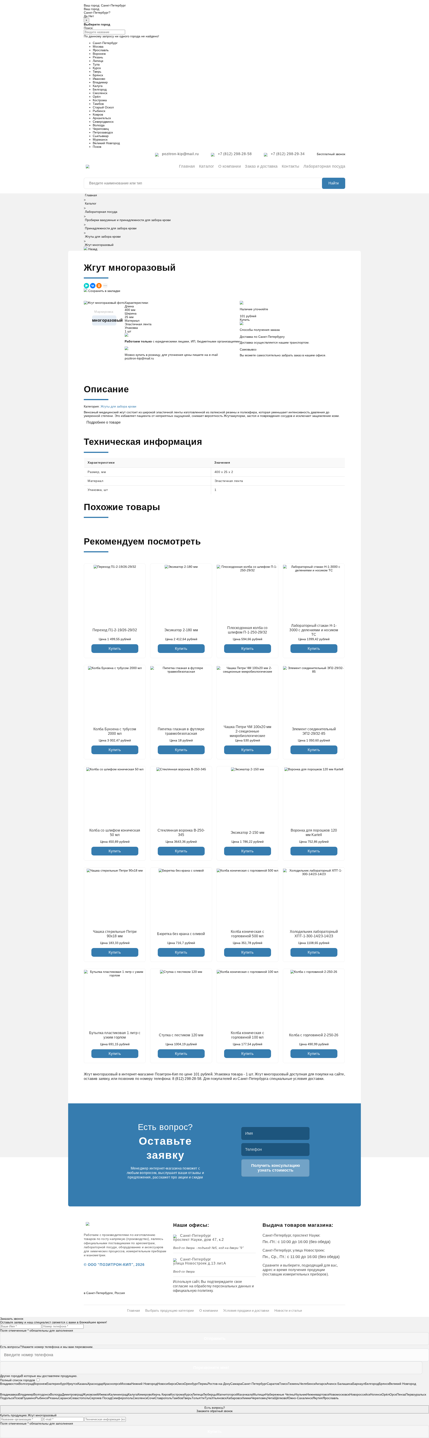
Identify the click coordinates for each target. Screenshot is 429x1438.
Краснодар (95, 1383)
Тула (96, 64)
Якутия (318, 1398)
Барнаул (358, 1383)
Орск (393, 1394)
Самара (236, 1383)
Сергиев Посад (100, 1398)
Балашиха (344, 1383)
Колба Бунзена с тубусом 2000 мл (114, 731)
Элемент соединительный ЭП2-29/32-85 (314, 731)
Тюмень (293, 1383)
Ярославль (101, 50)
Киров (166, 1394)
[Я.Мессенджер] (86, 285)
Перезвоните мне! (211, 1367)
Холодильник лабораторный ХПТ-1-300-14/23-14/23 (314, 934)
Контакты (290, 166)
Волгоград (26, 1383)
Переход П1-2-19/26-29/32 (115, 630)
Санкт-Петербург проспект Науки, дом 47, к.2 (198, 1238)
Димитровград (72, 1394)
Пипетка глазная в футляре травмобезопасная (181, 731)
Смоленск (100, 93)
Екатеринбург (56, 1383)
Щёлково (280, 1398)
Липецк (98, 61)
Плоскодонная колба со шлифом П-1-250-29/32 (247, 630)
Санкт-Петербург (113, 5)
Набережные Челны (280, 1394)
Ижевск (103, 1394)
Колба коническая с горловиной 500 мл (247, 934)
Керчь (157, 1394)
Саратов (273, 1383)
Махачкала (245, 1394)
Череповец (101, 129)
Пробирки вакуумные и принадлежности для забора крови (128, 220)
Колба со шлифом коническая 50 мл (114, 832)
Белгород (100, 89)
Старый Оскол (103, 107)
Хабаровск (234, 1398)
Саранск (64, 1398)
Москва (98, 46)
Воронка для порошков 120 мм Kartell (314, 832)
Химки (246, 1398)
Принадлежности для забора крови (111, 228)
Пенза (401, 1394)
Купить (115, 648)
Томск (283, 1383)
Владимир (100, 82)
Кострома (100, 100)
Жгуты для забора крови (103, 236)
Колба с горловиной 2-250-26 (313, 1035)
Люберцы (210, 1394)
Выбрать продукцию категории (169, 1310)
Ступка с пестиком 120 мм (181, 1035)
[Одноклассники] (99, 285)
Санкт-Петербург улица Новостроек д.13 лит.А (199, 1261)
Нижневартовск (318, 1394)
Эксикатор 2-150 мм (248, 832)
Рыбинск (99, 111)
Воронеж (99, 53)
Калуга (98, 86)
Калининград (118, 1394)
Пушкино (28, 1398)
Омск (180, 1383)
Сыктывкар (101, 136)
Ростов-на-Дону (219, 1383)
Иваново (99, 78)
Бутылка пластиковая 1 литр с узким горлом (115, 1035)
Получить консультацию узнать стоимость (275, 1167)
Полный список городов (17, 1380)
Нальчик (301, 1394)
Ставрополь (163, 1398)
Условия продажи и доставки (246, 1310)
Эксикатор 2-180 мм (181, 630)
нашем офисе (315, 355)
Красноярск (111, 1383)
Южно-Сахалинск (300, 1398)
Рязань (98, 57)
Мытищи (259, 1394)
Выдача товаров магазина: (298, 1225)
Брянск (98, 75)
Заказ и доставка (261, 166)
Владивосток (9, 1383)
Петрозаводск (103, 132)
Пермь (203, 1383)
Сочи (151, 1398)
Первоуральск (416, 1394)
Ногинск (376, 1394)
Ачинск (331, 1383)
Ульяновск (219, 1398)
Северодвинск (103, 121)
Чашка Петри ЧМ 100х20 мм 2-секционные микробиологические (247, 731)
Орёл (97, 96)
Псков (97, 146)
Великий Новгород (106, 143)
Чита (270, 1398)
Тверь (97, 71)
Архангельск (102, 118)
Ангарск (320, 1383)
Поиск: (88, 28)
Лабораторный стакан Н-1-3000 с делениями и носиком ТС (313, 630)
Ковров (98, 114)
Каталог (206, 166)
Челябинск (307, 1383)
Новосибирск (166, 1383)
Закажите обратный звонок (214, 1409)
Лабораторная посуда (324, 166)
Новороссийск (359, 1394)
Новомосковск (339, 1394)
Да (86, 16)
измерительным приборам (146, 1251)
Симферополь (122, 1398)
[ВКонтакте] (92, 285)
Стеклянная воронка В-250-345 (181, 832)
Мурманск (100, 139)
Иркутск (72, 1383)
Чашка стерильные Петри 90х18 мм (115, 934)
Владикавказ (9, 1394)
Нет (91, 16)
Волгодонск (41, 1394)
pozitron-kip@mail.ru (139, 358)
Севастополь (79, 1398)
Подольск (7, 1398)
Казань (83, 1383)
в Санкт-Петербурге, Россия (104, 1293)
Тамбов (98, 104)
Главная (187, 166)
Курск (97, 68)
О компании (229, 166)
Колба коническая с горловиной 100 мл (247, 1035)
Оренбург (191, 1383)
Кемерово (145, 1394)
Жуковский (90, 1394)
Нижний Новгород (144, 1383)
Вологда (99, 125)
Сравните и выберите (281, 1265)
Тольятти (198, 1398)
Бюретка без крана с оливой (181, 934)
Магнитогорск (227, 1394)
